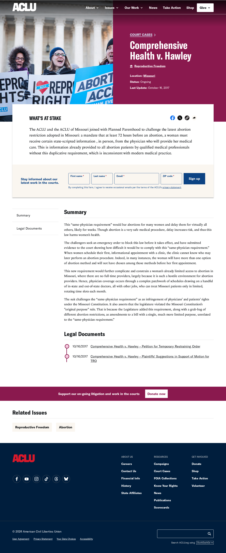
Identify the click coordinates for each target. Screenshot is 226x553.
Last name (99, 176)
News (153, 8)
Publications (162, 500)
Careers (126, 463)
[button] (187, 118)
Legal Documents (29, 228)
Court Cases (141, 35)
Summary (23, 215)
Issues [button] (110, 8)
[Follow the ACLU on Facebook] (16, 479)
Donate (196, 463)
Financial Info (130, 478)
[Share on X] (179, 119)
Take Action (172, 8)
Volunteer (198, 485)
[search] (209, 534)
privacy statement (171, 187)
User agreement (20, 538)
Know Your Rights (166, 485)
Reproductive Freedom (149, 66)
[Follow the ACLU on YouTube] (26, 479)
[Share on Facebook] (172, 119)
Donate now (156, 394)
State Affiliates (131, 493)
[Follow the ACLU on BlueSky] (66, 479)
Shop (190, 8)
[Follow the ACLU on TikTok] (46, 479)
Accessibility (86, 538)
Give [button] (203, 8)
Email (120, 176)
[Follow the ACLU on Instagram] (36, 479)
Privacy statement (43, 538)
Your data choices (66, 538)
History (126, 485)
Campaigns (161, 463)
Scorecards (161, 507)
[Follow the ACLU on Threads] (56, 479)
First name (76, 176)
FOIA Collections (165, 478)
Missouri (149, 75)
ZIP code (168, 176)
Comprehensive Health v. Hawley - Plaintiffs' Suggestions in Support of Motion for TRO (150, 358)
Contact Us (128, 471)
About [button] (91, 8)
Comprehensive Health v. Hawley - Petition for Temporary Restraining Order (145, 346)
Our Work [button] (132, 8)
